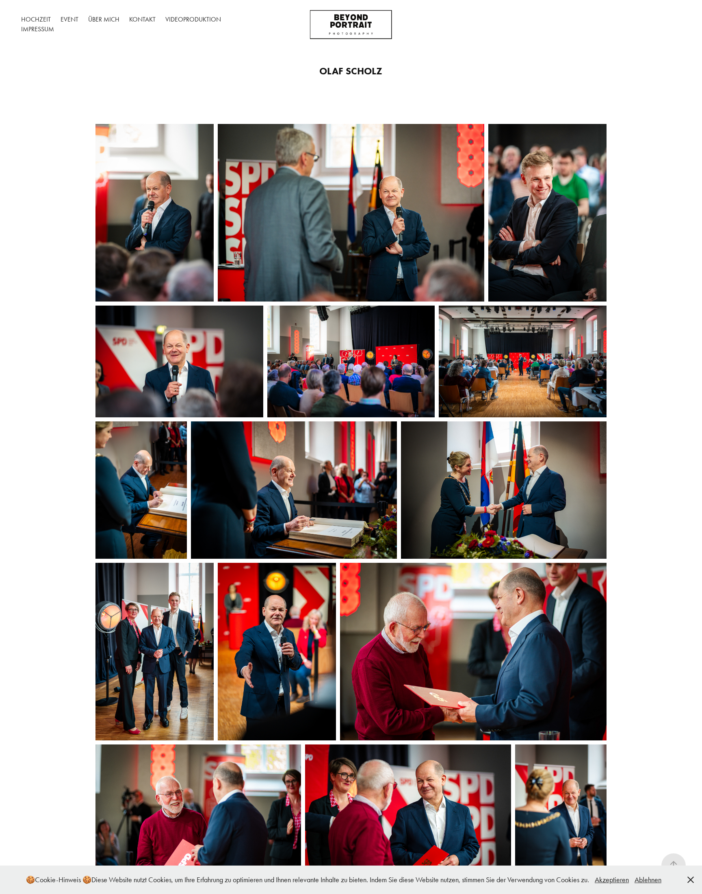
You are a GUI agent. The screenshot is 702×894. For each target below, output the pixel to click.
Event (69, 19)
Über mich (103, 19)
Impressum (37, 29)
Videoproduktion (193, 19)
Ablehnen (648, 879)
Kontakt (142, 19)
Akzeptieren (612, 879)
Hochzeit (36, 19)
